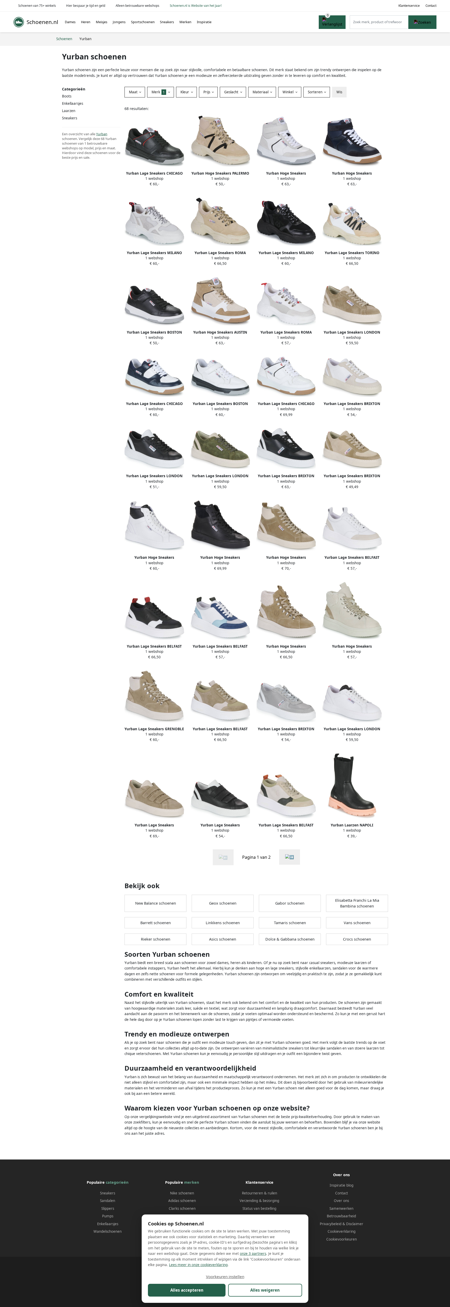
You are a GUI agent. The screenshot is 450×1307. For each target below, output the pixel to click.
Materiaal (261, 92)
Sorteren (315, 92)
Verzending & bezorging (259, 1200)
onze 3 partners (253, 1253)
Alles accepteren (186, 1290)
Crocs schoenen (357, 939)
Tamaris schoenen (290, 922)
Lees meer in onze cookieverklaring (198, 1264)
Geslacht (231, 92)
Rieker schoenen (155, 939)
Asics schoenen (222, 939)
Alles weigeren (265, 1290)
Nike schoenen (182, 1193)
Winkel (289, 92)
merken (191, 1182)
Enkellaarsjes (107, 1224)
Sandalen (107, 1200)
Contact (431, 6)
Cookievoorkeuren (341, 1239)
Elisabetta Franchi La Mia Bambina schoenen (357, 903)
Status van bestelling (259, 1208)
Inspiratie (204, 22)
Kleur (185, 92)
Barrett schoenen (155, 922)
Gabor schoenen (289, 903)
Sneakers (167, 22)
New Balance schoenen (155, 903)
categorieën (117, 1182)
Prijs (207, 92)
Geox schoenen (222, 903)
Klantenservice (409, 6)
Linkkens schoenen (223, 922)
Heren (85, 22)
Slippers (107, 1208)
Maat (134, 92)
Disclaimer (354, 1224)
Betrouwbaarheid (341, 1216)
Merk (158, 92)
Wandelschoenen (107, 1231)
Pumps (107, 1216)
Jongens (119, 22)
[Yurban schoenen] (289, 857)
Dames (70, 22)
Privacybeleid (330, 1224)
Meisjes (101, 22)
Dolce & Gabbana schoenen (290, 939)
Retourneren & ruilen (259, 1193)
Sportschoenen (143, 22)
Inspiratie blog (341, 1185)
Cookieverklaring (341, 1231)
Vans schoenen (357, 922)
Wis (339, 92)
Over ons (341, 1200)
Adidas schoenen (182, 1200)
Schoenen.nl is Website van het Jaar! (196, 6)
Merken (185, 22)
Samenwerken (341, 1208)
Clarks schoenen (182, 1208)
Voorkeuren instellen (225, 1276)
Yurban (101, 134)
